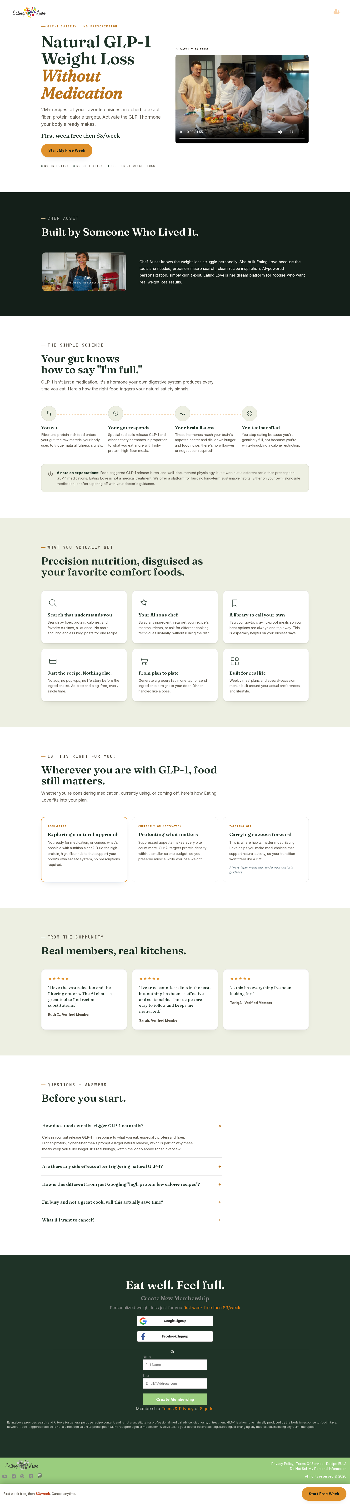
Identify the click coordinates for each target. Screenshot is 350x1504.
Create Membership (175, 1399)
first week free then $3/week (211, 1307)
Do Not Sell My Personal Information (318, 1469)
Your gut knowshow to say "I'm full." (91, 364)
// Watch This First (192, 49)
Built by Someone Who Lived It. (120, 231)
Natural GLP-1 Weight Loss (96, 67)
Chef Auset (63, 218)
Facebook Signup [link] (175, 1336)
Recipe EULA (336, 1464)
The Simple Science (75, 345)
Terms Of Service (310, 1464)
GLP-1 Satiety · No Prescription (82, 26)
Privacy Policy (282, 1464)
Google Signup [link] (175, 1321)
